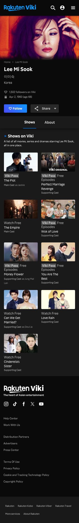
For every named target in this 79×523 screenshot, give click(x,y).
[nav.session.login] (62, 7)
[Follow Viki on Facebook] (23, 405)
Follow (17, 108)
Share (46, 108)
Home (7, 62)
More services (12, 513)
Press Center (11, 450)
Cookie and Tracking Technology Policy (26, 475)
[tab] (29, 122)
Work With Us (12, 425)
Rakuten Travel (63, 505)
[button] (73, 8)
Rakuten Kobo (25, 505)
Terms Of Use (12, 461)
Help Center (11, 418)
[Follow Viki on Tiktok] (15, 405)
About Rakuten (31, 513)
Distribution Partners (16, 436)
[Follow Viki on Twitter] (32, 405)
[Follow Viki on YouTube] (41, 405)
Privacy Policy (12, 468)
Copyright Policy (13, 481)
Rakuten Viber (44, 505)
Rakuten (9, 505)
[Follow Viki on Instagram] (6, 405)
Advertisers (10, 443)
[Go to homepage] (20, 7)
